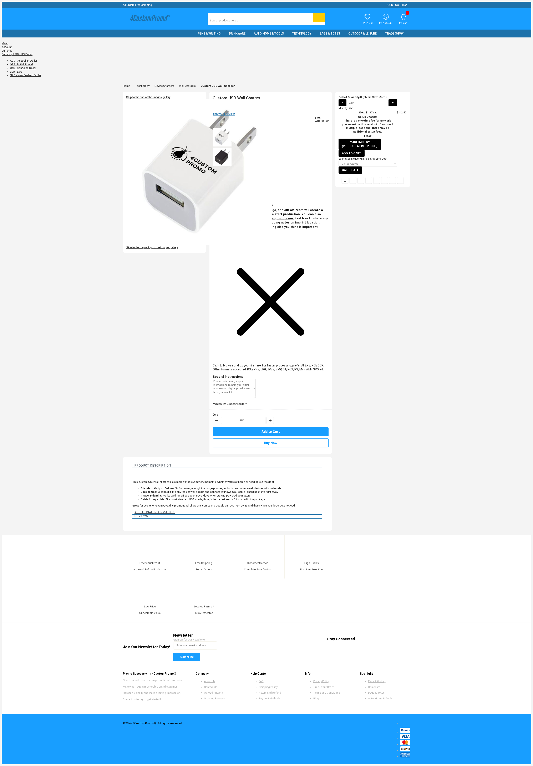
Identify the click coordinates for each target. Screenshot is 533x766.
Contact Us (210, 687)
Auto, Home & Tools (380, 698)
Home (126, 85)
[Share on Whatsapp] (384, 180)
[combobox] (228, 20)
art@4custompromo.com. (274, 218)
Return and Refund (270, 692)
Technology (142, 85)
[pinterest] (377, 639)
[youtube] (385, 639)
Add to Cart (351, 153)
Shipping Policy (268, 687)
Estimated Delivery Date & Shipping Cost (363, 158)
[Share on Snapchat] (392, 180)
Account (7, 46)
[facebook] (361, 639)
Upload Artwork (213, 692)
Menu (5, 43)
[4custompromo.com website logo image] (149, 19)
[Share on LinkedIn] (369, 180)
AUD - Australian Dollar (23, 60)
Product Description (152, 465)
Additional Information (154, 512)
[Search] (319, 17)
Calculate (350, 170)
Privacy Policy (321, 681)
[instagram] (393, 639)
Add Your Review (224, 114)
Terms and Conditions (326, 692)
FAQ (261, 681)
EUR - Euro (16, 71)
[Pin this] (377, 180)
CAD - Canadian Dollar (23, 68)
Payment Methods (269, 698)
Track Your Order (323, 687)
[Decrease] (216, 420)
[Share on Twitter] (361, 180)
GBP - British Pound (21, 64)
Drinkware (374, 687)
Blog (316, 698)
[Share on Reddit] (400, 180)
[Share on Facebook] (353, 180)
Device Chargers (164, 85)
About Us (209, 681)
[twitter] (369, 639)
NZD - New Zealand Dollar (25, 75)
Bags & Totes (376, 692)
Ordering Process (214, 698)
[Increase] (270, 420)
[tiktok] (401, 639)
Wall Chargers (187, 85)
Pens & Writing (377, 681)
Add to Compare (345, 180)
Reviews (141, 516)
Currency (7, 50)
